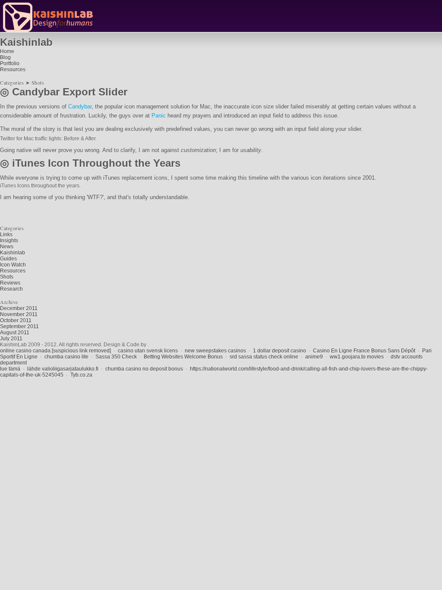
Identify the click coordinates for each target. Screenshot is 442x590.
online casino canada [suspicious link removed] (55, 351)
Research (11, 289)
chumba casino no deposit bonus (144, 369)
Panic (159, 115)
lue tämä (10, 369)
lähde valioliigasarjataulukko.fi (62, 369)
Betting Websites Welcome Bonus (183, 357)
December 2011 (19, 308)
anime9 (314, 357)
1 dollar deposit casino (279, 351)
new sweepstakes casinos (215, 351)
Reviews (10, 283)
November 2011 (19, 314)
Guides (8, 259)
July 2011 (11, 339)
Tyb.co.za (81, 375)
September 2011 (19, 327)
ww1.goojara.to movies (357, 357)
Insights (9, 241)
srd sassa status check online (264, 357)
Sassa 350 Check (116, 357)
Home (7, 51)
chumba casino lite (66, 357)
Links (6, 235)
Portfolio (9, 63)
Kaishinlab (12, 253)
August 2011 (14, 333)
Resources (12, 70)
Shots (6, 277)
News (6, 247)
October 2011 (16, 320)
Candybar (80, 106)
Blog (5, 57)
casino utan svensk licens (148, 351)
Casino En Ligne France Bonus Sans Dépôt (364, 351)
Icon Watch (13, 265)
